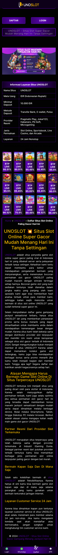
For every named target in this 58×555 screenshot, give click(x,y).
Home (8, 220)
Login (6, 552)
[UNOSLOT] (28, 6)
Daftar (36, 552)
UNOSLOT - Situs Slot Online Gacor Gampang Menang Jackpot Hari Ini (29, 537)
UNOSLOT (26, 90)
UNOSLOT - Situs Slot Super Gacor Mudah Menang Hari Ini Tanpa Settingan (29, 32)
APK (50, 552)
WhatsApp (22, 552)
